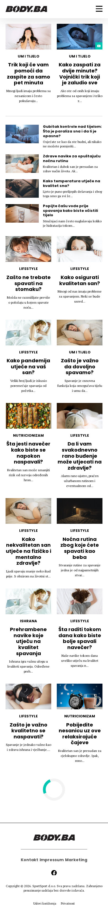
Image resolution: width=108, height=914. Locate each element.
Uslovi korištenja (44, 903)
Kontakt (29, 860)
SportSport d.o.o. (44, 886)
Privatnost (68, 903)
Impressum (52, 860)
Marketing (76, 860)
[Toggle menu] (99, 9)
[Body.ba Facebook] (54, 873)
